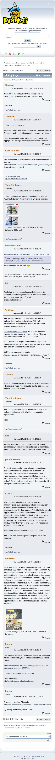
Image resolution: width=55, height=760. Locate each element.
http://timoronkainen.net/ (13, 239)
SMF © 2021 (27, 756)
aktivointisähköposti (26, 31)
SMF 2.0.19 (18, 756)
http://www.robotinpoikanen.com (16, 178)
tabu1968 (10, 558)
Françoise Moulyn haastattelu (15, 331)
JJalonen (10, 116)
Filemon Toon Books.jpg (15, 227)
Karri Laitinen (12, 150)
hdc (7, 283)
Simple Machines (38, 756)
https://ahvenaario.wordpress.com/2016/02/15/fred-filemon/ (27, 705)
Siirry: (49, 733)
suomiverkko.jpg (12, 632)
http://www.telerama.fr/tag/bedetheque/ (19, 681)
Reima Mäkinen (13, 245)
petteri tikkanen (13, 459)
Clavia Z (9, 85)
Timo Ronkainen (13, 185)
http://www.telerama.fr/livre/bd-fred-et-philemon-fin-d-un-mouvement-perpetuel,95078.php (26, 667)
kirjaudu (33, 28)
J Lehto (9, 374)
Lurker (8, 644)
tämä (9, 94)
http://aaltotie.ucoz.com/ (13, 110)
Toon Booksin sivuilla (23, 199)
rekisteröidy (42, 28)
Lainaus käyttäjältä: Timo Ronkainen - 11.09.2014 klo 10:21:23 (26, 254)
